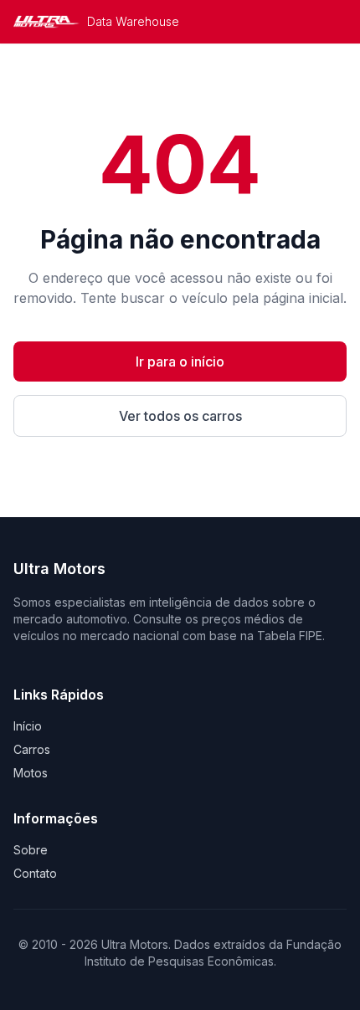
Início (27, 726)
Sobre (30, 850)
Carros (31, 749)
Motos (30, 773)
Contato (35, 873)
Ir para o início (180, 361)
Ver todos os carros (180, 416)
